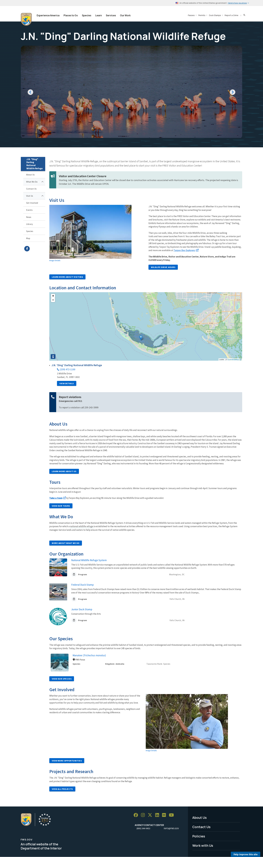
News (28, 217)
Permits (201, 15)
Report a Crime (231, 15)
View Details (66, 383)
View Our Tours (61, 505)
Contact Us (31, 188)
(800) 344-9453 (143, 828)
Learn (98, 15)
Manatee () (89, 655)
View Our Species (62, 678)
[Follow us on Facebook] (137, 815)
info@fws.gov (171, 828)
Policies (198, 836)
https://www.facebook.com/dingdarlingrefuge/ (34, 248)
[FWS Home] (26, 19)
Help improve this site (246, 854)
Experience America (48, 15)
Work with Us (202, 845)
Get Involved (32, 202)
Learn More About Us (64, 471)
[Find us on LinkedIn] (158, 815)
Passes (191, 15)
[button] (141, 338)
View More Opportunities (67, 760)
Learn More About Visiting (67, 276)
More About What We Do (65, 543)
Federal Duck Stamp (82, 584)
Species (86, 15)
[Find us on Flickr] (165, 815)
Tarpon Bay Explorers (184, 250)
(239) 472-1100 (67, 369)
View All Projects (62, 789)
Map (28, 238)
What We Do (32, 181)
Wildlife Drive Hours (163, 267)
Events (29, 210)
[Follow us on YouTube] (172, 815)
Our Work (125, 15)
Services (111, 15)
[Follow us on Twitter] (151, 815)
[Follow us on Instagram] (144, 815)
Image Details (54, 260)
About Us (30, 174)
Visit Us (29, 195)
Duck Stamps (215, 15)
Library (29, 224)
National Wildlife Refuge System (89, 560)
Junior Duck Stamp (81, 609)
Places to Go (71, 15)
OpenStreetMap (233, 359)
